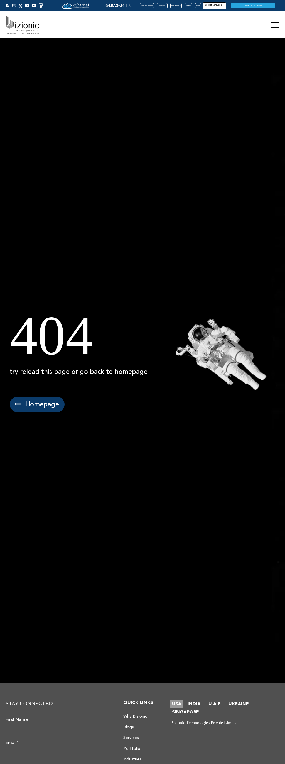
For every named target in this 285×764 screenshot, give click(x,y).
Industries (175, 5)
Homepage (41, 404)
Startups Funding (147, 5)
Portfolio (188, 5)
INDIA (194, 704)
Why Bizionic (135, 716)
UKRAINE (239, 704)
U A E (214, 704)
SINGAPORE (185, 712)
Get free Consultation (253, 5)
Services (162, 5)
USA (176, 704)
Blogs (198, 5)
